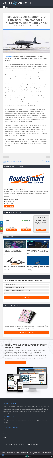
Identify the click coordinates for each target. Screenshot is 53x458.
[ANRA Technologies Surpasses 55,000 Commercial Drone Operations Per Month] (38, 246)
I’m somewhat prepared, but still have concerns (15, 287)
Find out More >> (7, 424)
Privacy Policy (20, 447)
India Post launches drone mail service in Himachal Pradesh (14, 267)
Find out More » (24, 413)
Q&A (28, 447)
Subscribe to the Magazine (26, 332)
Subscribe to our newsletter (15, 362)
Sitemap (5, 444)
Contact (5, 437)
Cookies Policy (13, 444)
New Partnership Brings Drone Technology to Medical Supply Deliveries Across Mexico (38, 268)
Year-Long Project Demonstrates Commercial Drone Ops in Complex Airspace (13, 251)
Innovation (27, 25)
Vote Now (26, 297)
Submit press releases (33, 444)
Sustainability (33, 25)
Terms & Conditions (9, 447)
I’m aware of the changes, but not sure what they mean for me (18, 290)
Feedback (21, 444)
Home (4, 430)
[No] (51, 454)
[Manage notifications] (3, 455)
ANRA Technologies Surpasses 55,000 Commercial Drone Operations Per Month (38, 251)
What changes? (9, 293)
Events (5, 433)
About (4, 435)
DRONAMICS (9, 56)
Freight (22, 25)
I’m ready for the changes (11, 284)
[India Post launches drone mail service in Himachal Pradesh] (15, 262)
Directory (5, 431)
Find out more (9, 206)
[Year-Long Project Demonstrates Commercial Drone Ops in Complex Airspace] (15, 246)
